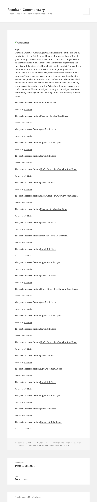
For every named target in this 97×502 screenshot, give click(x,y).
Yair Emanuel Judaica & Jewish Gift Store (38, 52)
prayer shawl (54, 445)
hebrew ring (59, 443)
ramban (63, 445)
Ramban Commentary (26, 9)
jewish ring (37, 445)
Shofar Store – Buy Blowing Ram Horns (58, 169)
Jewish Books (70, 443)
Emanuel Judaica (48, 102)
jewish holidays (25, 445)
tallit (69, 445)
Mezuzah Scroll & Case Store (53, 116)
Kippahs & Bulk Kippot (51, 142)
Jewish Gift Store (48, 129)
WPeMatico (28, 109)
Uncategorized (44, 443)
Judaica (45, 445)
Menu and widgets (86, 14)
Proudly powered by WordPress (27, 497)
